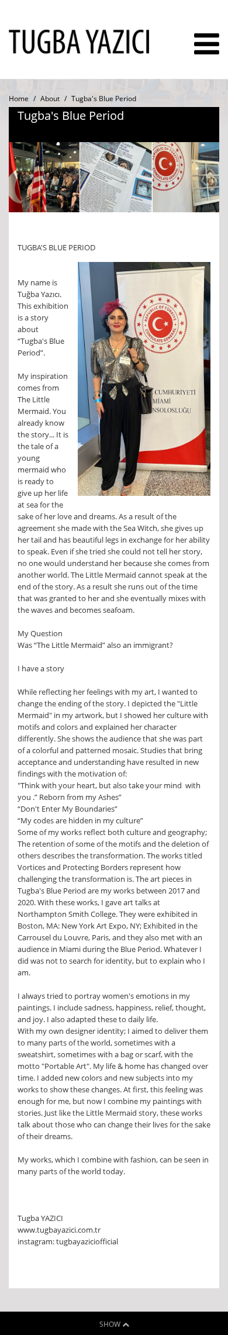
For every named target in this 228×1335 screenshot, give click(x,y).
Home (19, 99)
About (50, 99)
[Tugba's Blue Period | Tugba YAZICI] (79, 51)
